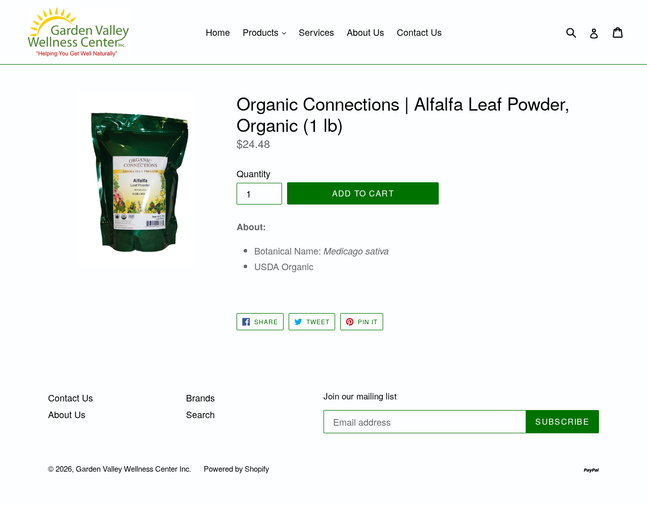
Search (200, 414)
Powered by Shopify (236, 468)
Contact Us (419, 31)
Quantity (253, 173)
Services (316, 31)
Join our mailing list (360, 396)
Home (218, 31)
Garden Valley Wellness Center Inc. (133, 468)
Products (267, 31)
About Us (365, 31)
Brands (200, 397)
